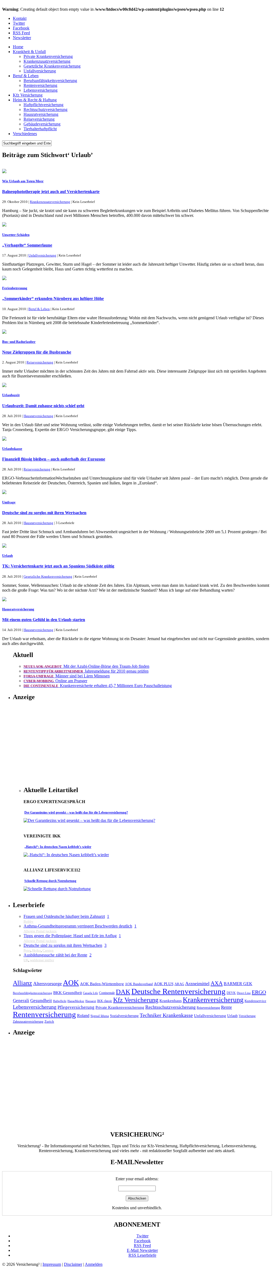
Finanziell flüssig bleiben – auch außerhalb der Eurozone (53, 459)
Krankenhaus (170, 1000)
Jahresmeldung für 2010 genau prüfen (86, 671)
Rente (226, 1007)
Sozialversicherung (124, 1016)
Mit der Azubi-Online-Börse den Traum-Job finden (86, 666)
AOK (71, 982)
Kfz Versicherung (28, 95)
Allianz (22, 982)
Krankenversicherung (213, 1000)
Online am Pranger (55, 680)
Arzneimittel (197, 983)
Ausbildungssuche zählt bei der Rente (55, 955)
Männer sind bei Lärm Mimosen (67, 676)
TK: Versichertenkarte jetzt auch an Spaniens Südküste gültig (58, 566)
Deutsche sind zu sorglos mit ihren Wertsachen (44, 512)
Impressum (52, 1264)
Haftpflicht (59, 1001)
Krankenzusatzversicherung (47, 61)
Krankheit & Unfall (29, 51)
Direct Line (244, 993)
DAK (123, 991)
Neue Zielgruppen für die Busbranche (36, 352)
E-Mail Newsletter (142, 1250)
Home (18, 46)
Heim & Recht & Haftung (35, 100)
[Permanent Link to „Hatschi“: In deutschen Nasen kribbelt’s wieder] (66, 854)
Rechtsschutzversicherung (45, 109)
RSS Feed (21, 33)
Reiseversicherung (39, 119)
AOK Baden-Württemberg (102, 983)
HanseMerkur (75, 1001)
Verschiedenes (25, 133)
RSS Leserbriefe (142, 1255)
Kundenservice (255, 1001)
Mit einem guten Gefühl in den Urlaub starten (43, 619)
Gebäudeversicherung (42, 124)
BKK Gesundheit (67, 992)
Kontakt (19, 18)
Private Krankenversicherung (48, 56)
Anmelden (93, 1264)
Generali (21, 1000)
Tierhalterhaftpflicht (40, 129)
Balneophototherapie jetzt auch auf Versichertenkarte (51, 191)
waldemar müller (42, 960)
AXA (217, 983)
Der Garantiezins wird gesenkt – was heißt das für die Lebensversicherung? (76, 812)
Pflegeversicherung (76, 1007)
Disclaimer (73, 1264)
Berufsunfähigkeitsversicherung (50, 80)
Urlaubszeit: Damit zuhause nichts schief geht (43, 405)
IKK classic (104, 1001)
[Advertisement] (68, 743)
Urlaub (232, 1016)
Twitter (19, 23)
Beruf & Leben (26, 75)
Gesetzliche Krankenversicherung (52, 66)
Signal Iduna (99, 1016)
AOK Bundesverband (139, 984)
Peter (27, 950)
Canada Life (90, 993)
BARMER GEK (238, 983)
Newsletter (22, 37)
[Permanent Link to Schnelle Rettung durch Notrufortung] (57, 888)
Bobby (28, 921)
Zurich (49, 1021)
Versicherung (247, 1016)
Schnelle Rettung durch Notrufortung (50, 881)
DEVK (231, 993)
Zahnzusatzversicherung (28, 1021)
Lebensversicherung (41, 90)
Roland (83, 1015)
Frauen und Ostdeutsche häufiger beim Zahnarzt (64, 916)
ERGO (259, 992)
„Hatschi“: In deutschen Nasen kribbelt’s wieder (57, 847)
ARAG (179, 984)
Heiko (36, 950)
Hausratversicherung (41, 114)
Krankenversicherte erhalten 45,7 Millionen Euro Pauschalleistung (98, 685)
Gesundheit (41, 1000)
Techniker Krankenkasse (166, 1015)
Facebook (21, 28)
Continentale (107, 993)
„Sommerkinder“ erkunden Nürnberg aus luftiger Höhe (53, 298)
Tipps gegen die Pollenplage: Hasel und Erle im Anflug (70, 935)
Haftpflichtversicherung (43, 104)
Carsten (48, 950)
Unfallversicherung (40, 71)
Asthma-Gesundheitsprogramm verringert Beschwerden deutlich (78, 926)
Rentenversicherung (40, 85)
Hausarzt (90, 1001)
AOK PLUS (163, 983)
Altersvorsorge (47, 983)
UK (26, 960)
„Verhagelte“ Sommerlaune (27, 245)
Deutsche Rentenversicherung (178, 991)
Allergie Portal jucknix (40, 931)
